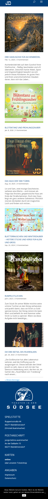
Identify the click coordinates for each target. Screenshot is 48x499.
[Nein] (45, 493)
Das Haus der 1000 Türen (17, 181)
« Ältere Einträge (12, 380)
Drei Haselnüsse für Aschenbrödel (22, 57)
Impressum (10, 474)
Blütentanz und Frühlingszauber (22, 127)
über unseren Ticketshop (16, 463)
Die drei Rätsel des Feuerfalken (21, 352)
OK (24, 495)
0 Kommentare (22, 60)
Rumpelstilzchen (14, 296)
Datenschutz (10, 478)
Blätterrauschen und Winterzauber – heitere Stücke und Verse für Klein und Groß (24, 239)
